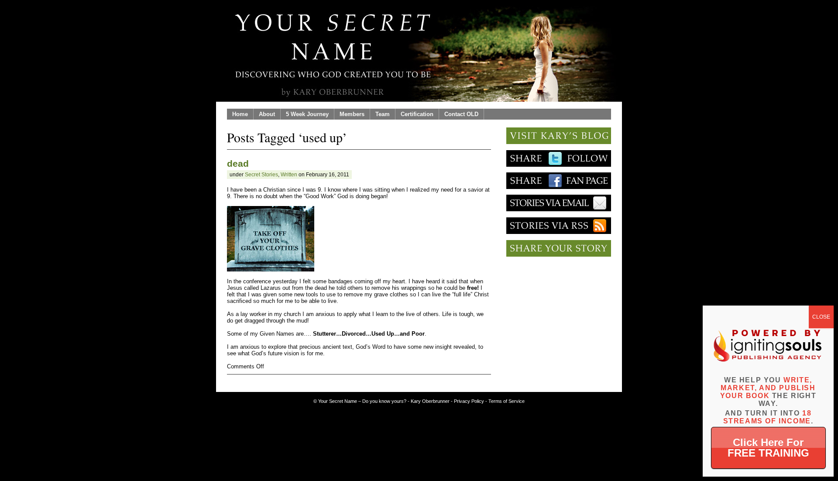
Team (382, 114)
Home (240, 114)
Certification (417, 114)
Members (352, 114)
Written (289, 175)
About (267, 114)
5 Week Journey (307, 114)
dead (238, 163)
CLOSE (821, 317)
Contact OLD (461, 114)
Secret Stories (261, 175)
